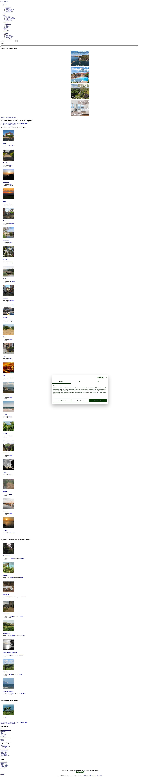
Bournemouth (6, 182)
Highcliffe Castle (6, 613)
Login (1, 733)
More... (7, 27)
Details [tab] (80, 381)
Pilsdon (4, 336)
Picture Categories (4, 754)
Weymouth (5, 510)
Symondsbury (6, 452)
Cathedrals (8, 26)
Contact (17, 123)
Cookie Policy (100, 775)
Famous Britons (3, 766)
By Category (8, 8)
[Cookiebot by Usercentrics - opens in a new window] (98, 378)
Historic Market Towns (10, 18)
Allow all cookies (98, 400)
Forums (2, 739)
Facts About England (10, 36)
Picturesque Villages (10, 17)
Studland (5, 414)
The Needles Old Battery (8, 691)
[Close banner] (106, 377)
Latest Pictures (8, 7)
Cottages (7, 31)
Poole (4, 356)
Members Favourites (10, 9)
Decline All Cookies (62, 400)
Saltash (4, 375)
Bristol (4, 201)
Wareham (5, 491)
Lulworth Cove (6, 633)
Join (1, 732)
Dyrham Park (6, 594)
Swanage (5, 433)
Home (4, 4)
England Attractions (4, 750)
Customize (79, 400)
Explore (4, 13)
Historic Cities (8, 19)
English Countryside (4, 751)
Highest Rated (8, 124)
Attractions (5, 21)
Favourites (6, 123)
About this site (3, 731)
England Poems (9, 38)
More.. (4, 34)
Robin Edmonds (8, 117)
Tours (10, 123)
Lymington (5, 298)
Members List (3, 735)
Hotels (7, 33)
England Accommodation (5, 730)
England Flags (3, 767)
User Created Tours (9, 10)
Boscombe (5, 162)
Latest (4, 124)
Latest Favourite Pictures (5, 737)
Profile (13, 123)
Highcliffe (5, 259)
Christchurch (6, 240)
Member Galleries (9, 11)
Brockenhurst (6, 220)
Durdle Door (5, 575)
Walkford (5, 472)
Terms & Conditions (86, 775)
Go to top (2, 774)
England (2, 117)
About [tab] (98, 381)
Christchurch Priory (7, 555)
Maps (4, 15)
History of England (4, 765)
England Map (3, 768)
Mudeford (5, 317)
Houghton (5, 278)
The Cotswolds (3, 752)
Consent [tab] (61, 381)
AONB (7, 22)
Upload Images (3, 734)
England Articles (9, 35)
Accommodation (6, 30)
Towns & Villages (6, 16)
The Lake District (3, 753)
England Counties (4, 745)
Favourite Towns (9, 20)
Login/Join (5, 29)
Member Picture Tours (4, 755)
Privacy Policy (93, 775)
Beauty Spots (8, 24)
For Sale (14, 124)
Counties (4, 28)
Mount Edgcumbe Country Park (10, 652)
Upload (4, 12)
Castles (7, 25)
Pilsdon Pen (5, 671)
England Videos (9, 37)
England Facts (3, 763)
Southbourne (6, 394)
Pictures (4, 6)
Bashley (4, 143)
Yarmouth (5, 530)
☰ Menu (4, 3)
